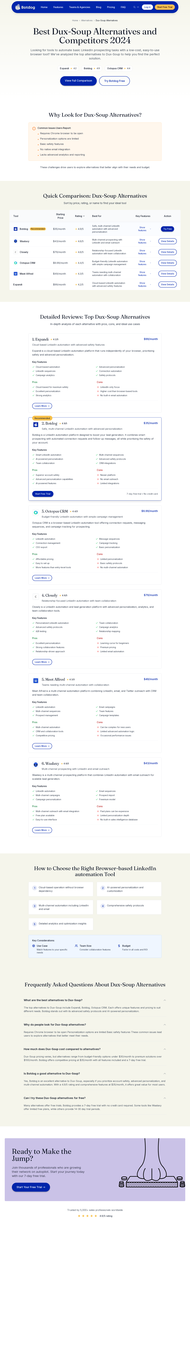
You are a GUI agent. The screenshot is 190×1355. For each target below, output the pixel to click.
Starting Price (60, 216)
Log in (147, 7)
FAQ (123, 7)
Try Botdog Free (114, 80)
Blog (98, 7)
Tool (15, 216)
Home (44, 7)
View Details (167, 241)
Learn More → (42, 406)
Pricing (111, 7)
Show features (142, 229)
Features (58, 7)
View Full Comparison (78, 80)
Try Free (167, 229)
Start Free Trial (164, 7)
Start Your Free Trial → (31, 1187)
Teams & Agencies (79, 7)
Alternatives (87, 20)
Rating (78, 216)
